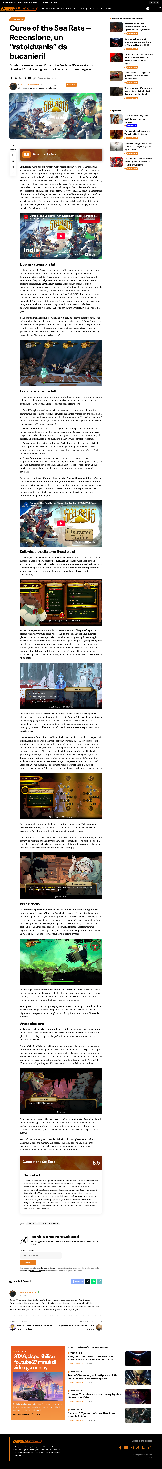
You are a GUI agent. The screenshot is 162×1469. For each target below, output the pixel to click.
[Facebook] (120, 1448)
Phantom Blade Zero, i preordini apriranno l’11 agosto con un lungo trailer (137, 26)
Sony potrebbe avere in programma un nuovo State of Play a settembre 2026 (137, 42)
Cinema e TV (131, 126)
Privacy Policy (36, 2)
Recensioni (71, 85)
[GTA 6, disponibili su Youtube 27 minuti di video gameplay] (38, 1386)
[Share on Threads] (29, 78)
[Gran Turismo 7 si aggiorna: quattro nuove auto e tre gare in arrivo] (116, 76)
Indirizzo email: (27, 1250)
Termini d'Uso (51, 2)
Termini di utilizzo (48, 1268)
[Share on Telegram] (25, 78)
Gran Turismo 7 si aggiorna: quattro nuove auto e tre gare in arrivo (137, 75)
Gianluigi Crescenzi (30, 85)
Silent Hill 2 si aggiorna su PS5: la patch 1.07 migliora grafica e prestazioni (138, 146)
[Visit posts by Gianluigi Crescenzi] (12, 1293)
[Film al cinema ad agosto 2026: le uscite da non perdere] (116, 119)
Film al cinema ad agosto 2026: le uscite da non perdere (136, 118)
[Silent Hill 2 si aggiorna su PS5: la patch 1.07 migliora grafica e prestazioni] (116, 146)
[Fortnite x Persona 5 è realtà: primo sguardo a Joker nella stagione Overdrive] (116, 162)
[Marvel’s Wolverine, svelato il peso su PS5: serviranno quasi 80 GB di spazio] (138, 1377)
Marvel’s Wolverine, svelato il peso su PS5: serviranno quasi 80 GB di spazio (92, 1377)
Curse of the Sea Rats (48, 1224)
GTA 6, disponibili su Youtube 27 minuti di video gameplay (34, 1362)
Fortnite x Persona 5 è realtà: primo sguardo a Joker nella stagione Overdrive (138, 161)
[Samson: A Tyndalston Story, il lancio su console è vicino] (138, 1415)
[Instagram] (132, 1448)
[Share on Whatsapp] (20, 78)
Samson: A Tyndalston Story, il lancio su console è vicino (91, 1415)
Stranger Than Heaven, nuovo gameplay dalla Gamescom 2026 (94, 1396)
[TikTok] (138, 1448)
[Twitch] (143, 1448)
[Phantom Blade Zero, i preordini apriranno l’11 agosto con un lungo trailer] (116, 27)
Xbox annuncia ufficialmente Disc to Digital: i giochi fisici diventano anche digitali (138, 91)
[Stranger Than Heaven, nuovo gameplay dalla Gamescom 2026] (138, 1396)
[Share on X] (16, 78)
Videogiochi (17, 19)
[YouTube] (126, 1448)
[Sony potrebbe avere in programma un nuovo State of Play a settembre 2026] (116, 42)
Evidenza (32, 1224)
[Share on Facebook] (11, 78)
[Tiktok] (149, 1448)
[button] (154, 2)
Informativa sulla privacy (35, 1271)
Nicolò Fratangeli (22, 1414)
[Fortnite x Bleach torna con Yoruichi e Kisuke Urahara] (116, 134)
